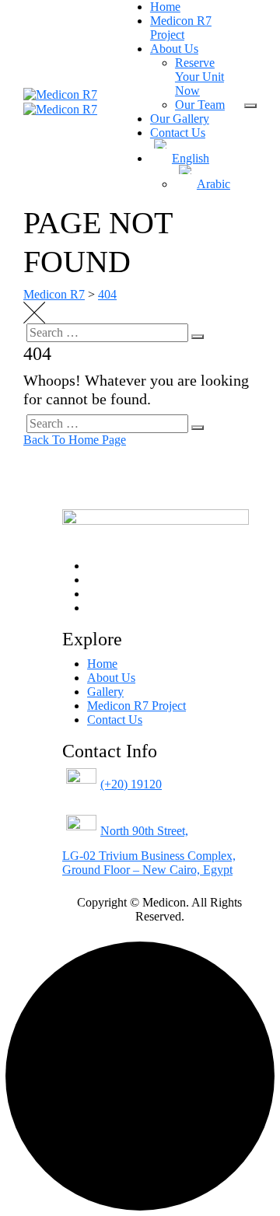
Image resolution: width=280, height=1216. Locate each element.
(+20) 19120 (131, 784)
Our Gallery (179, 118)
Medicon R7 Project (181, 27)
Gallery (105, 691)
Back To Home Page (74, 439)
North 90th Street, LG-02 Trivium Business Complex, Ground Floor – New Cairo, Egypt (149, 850)
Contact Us (177, 132)
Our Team (200, 104)
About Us (174, 48)
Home (165, 6)
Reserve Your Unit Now (199, 76)
